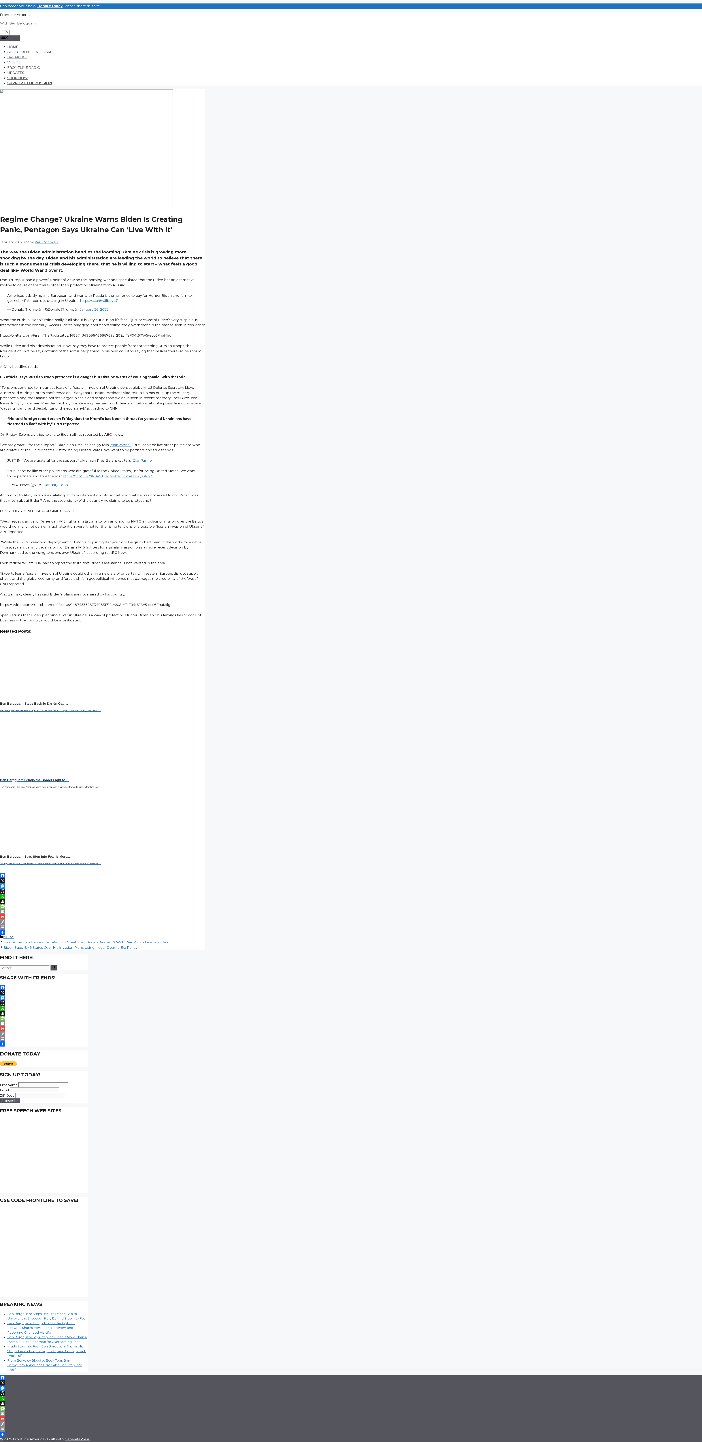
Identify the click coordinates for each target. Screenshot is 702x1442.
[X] (102, 880)
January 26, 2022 (94, 309)
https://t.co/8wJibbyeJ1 (99, 301)
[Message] (102, 906)
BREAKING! (17, 57)
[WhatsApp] (102, 896)
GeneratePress (77, 1439)
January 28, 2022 (59, 485)
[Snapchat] (102, 901)
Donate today (50, 6)
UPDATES (15, 73)
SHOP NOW (17, 78)
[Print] (102, 927)
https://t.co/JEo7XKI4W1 (83, 476)
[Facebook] (102, 875)
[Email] (102, 911)
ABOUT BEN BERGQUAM (29, 52)
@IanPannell (120, 445)
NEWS (8, 937)
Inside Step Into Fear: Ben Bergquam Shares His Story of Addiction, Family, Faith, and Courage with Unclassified (46, 1351)
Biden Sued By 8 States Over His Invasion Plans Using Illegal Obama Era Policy (70, 947)
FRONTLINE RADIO (23, 67)
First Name (9, 1085)
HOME (12, 47)
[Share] (102, 932)
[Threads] (102, 891)
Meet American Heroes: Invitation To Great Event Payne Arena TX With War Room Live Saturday (85, 942)
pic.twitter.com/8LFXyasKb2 (128, 476)
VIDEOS (13, 62)
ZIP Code (7, 1095)
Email (4, 1090)
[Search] (53, 967)
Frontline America (15, 15)
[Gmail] (102, 916)
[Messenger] (102, 886)
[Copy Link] (102, 921)
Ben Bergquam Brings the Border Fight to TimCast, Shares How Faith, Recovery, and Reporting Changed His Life (41, 1327)
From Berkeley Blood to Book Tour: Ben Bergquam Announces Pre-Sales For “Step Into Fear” (44, 1365)
